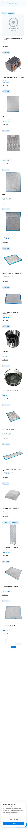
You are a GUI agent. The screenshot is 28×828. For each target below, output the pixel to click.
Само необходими (13, 819)
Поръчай (5, 46)
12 (20, 640)
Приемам (13, 823)
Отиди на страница (8, 644)
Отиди (13, 647)
